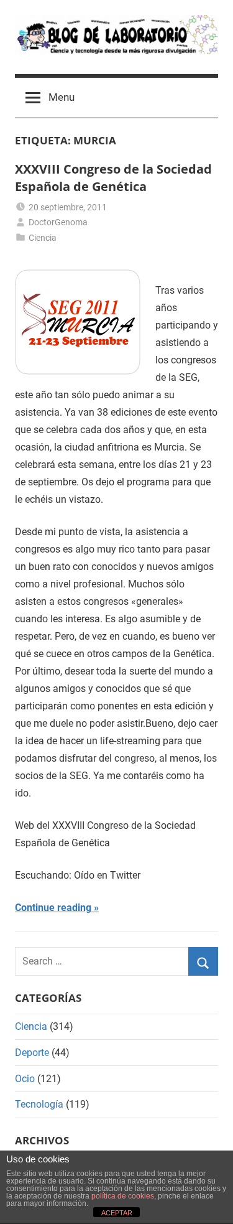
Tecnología (39, 1104)
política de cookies (122, 1196)
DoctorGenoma (58, 222)
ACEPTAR (116, 1213)
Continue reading (53, 907)
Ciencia (43, 238)
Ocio (25, 1079)
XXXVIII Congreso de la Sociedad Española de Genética (113, 178)
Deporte (32, 1052)
